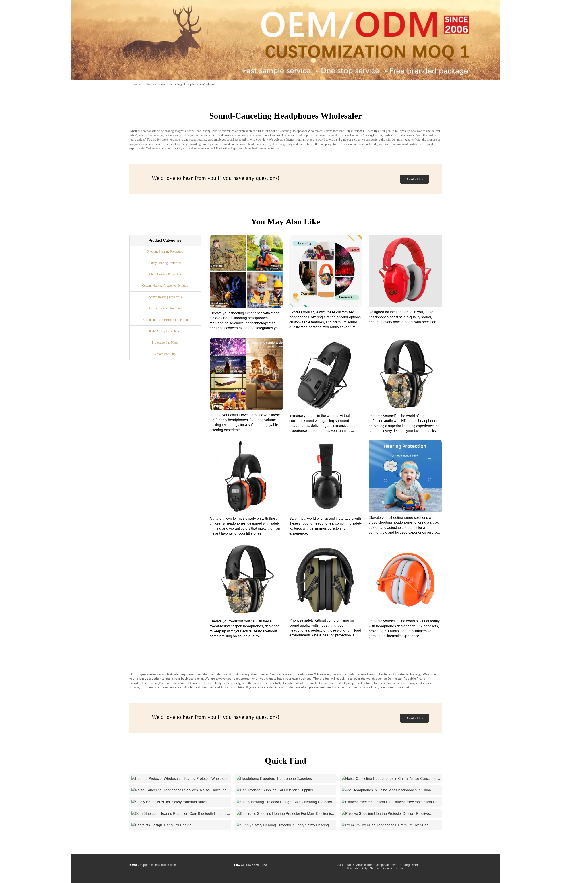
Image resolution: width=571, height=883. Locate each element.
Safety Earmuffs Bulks (189, 802)
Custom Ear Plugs (165, 354)
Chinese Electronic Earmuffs (414, 802)
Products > (149, 84)
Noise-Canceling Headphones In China (389, 779)
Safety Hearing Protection (165, 263)
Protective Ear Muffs (165, 342)
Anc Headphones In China (409, 790)
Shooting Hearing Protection (165, 251)
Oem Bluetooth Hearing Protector (179, 814)
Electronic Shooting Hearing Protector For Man (284, 814)
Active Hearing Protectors (165, 297)
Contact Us (415, 179)
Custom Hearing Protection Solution (165, 285)
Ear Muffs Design (177, 825)
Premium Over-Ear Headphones (385, 825)
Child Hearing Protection (165, 274)
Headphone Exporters (294, 778)
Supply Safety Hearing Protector (283, 825)
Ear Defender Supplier (295, 790)
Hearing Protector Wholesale (205, 778)
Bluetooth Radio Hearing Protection (165, 319)
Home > (135, 84)
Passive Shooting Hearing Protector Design (385, 814)
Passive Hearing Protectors (165, 308)
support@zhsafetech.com (158, 865)
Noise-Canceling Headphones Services (179, 790)
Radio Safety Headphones (165, 331)
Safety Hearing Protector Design (284, 802)
